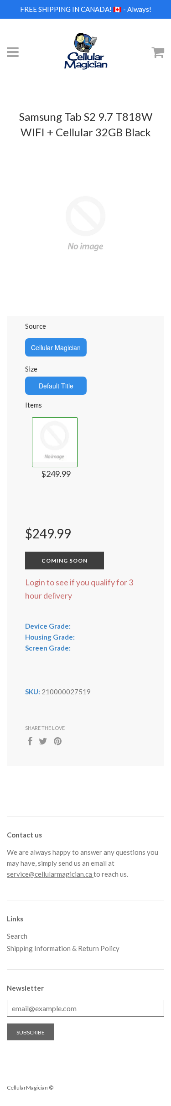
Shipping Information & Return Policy (63, 948)
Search (17, 936)
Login (35, 582)
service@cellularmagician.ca (50, 874)
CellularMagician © (30, 1087)
